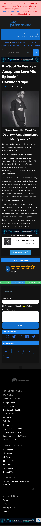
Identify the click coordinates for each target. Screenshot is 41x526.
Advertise (7, 464)
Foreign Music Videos (12, 432)
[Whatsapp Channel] (8, 337)
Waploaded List (9, 440)
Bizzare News (8, 417)
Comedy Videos (9, 425)
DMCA (6, 504)
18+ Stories (8, 395)
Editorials (7, 421)
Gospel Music (8, 406)
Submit (20, 325)
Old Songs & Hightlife (12, 410)
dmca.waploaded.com (12, 11)
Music (7, 86)
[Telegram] (33, 337)
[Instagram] (20, 337)
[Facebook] (27, 337)
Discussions (28, 351)
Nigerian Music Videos (12, 429)
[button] (4, 34)
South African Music (11, 399)
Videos (7, 357)
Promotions (8, 468)
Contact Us (8, 472)
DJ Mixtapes (8, 414)
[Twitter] (14, 337)
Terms (5, 500)
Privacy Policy (9, 507)
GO (36, 53)
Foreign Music (9, 402)
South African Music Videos (14, 436)
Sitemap (6, 511)
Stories (7, 351)
